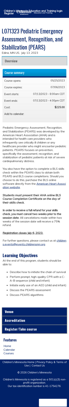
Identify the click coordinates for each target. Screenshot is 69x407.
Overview (11, 60)
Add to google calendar (48, 114)
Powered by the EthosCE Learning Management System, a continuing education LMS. (53, 402)
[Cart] (58, 5)
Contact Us (38, 365)
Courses (9, 353)
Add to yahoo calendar (52, 114)
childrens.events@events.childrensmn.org (34, 242)
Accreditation (15, 320)
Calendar (9, 349)
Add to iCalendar (57, 114)
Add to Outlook (62, 114)
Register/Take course (21, 329)
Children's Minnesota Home (18, 362)
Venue (9, 311)
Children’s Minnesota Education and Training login (33, 11)
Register (9, 13)
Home (7, 346)
